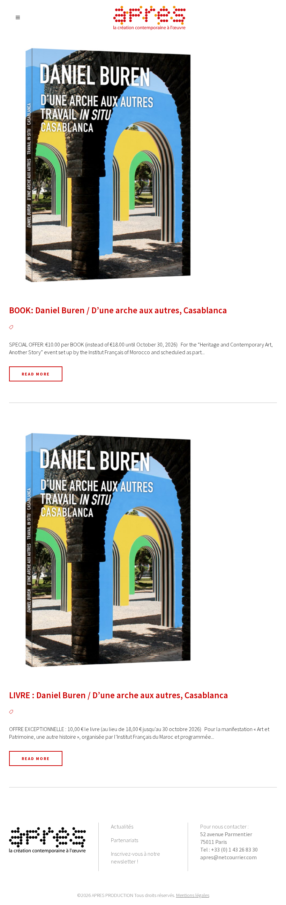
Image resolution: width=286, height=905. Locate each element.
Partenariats (124, 840)
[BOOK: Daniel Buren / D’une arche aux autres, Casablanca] (143, 165)
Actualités (122, 826)
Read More (36, 374)
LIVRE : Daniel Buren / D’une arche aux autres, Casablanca (118, 695)
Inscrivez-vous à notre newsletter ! (135, 857)
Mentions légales (192, 895)
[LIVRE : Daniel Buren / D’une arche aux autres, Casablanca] (143, 550)
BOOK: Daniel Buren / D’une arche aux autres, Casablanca (118, 310)
